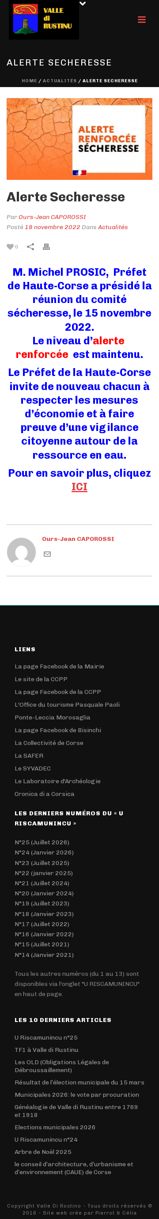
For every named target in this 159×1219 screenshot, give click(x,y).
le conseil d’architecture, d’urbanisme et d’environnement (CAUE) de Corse (74, 1168)
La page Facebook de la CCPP (58, 692)
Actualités (60, 81)
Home (29, 81)
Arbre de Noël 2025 (43, 1152)
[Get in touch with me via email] (47, 553)
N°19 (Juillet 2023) (42, 903)
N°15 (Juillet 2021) (42, 944)
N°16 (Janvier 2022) (44, 934)
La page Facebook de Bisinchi (58, 730)
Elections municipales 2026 (55, 1127)
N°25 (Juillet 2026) (42, 842)
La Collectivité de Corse (49, 743)
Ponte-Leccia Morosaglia (53, 717)
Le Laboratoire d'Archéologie (58, 781)
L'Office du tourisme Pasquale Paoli (67, 704)
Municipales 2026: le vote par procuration (77, 1095)
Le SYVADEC (33, 768)
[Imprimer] (51, 246)
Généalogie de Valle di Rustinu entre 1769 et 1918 (76, 1111)
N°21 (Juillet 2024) (42, 883)
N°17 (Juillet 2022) (42, 924)
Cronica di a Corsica (45, 794)
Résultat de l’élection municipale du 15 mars (79, 1082)
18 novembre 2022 (52, 227)
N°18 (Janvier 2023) (44, 914)
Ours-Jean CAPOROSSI (52, 217)
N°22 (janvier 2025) (44, 873)
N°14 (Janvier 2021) (44, 955)
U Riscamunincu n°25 (46, 1037)
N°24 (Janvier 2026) (44, 852)
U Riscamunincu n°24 (46, 1139)
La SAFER (29, 755)
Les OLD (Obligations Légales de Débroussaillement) (62, 1066)
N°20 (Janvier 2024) (44, 893)
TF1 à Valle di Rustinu (47, 1050)
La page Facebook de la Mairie (59, 666)
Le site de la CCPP (41, 679)
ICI (79, 486)
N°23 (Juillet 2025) (42, 863)
